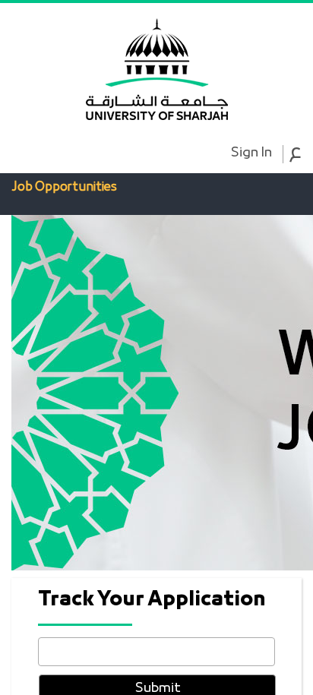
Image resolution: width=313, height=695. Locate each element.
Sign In (251, 153)
